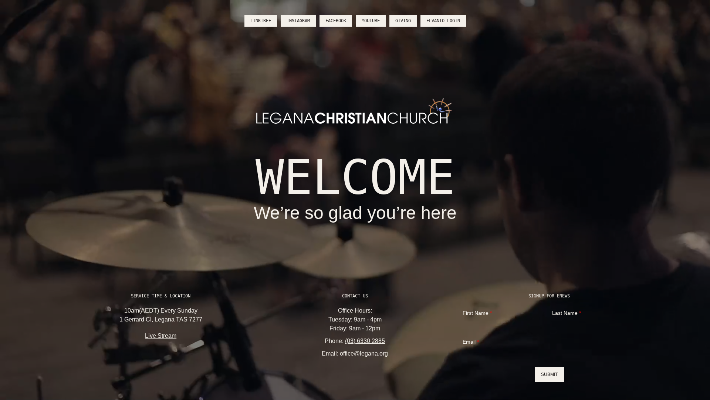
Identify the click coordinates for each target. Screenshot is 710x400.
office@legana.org (364, 353)
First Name (477, 313)
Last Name (566, 313)
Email (471, 342)
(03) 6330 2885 (365, 341)
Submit (549, 374)
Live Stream (160, 336)
